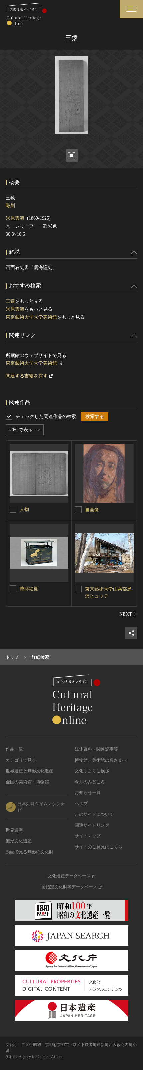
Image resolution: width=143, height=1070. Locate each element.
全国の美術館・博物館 (27, 781)
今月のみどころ (90, 781)
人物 (24, 509)
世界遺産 (14, 830)
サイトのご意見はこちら (98, 846)
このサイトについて (94, 814)
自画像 (92, 509)
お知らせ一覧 (88, 792)
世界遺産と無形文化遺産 (29, 770)
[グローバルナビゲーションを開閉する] (131, 9)
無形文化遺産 (19, 840)
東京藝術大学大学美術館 (31, 317)
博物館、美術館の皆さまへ (101, 760)
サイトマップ (88, 835)
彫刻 (10, 205)
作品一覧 (14, 749)
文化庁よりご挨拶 (92, 770)
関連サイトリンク (92, 825)
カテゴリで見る (21, 760)
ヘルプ (81, 803)
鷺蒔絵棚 (29, 588)
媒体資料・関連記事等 (96, 749)
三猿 (10, 301)
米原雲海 (15, 218)
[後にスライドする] (128, 614)
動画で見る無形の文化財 (29, 851)
